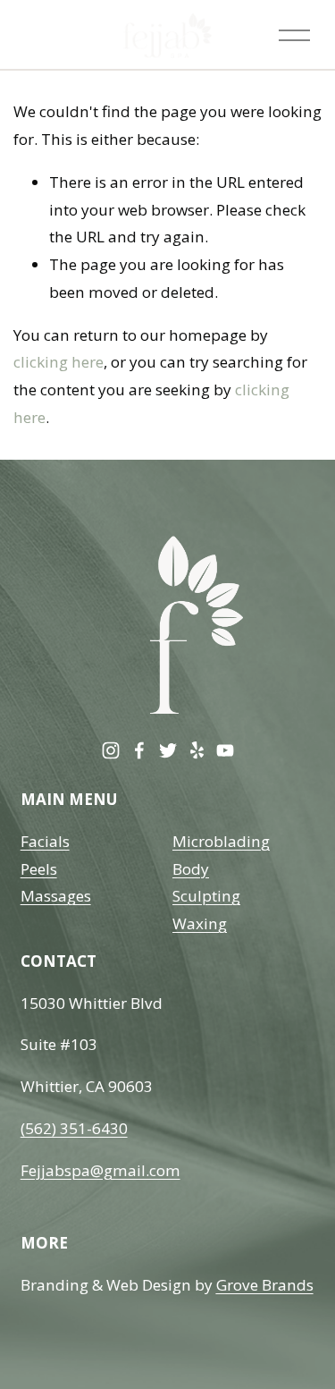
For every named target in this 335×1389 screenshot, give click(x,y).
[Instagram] (111, 750)
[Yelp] (196, 750)
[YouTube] (225, 750)
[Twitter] (168, 750)
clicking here (58, 361)
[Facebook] (139, 750)
